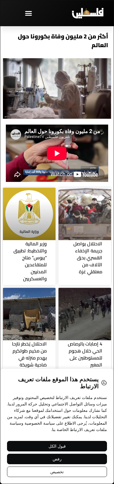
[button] (28, 13)
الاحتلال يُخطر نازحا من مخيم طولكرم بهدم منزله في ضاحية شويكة (29, 354)
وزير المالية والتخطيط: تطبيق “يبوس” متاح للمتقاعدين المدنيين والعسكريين (30, 261)
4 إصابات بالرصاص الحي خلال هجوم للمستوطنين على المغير (85, 354)
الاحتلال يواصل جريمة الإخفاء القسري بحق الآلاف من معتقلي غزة (87, 257)
